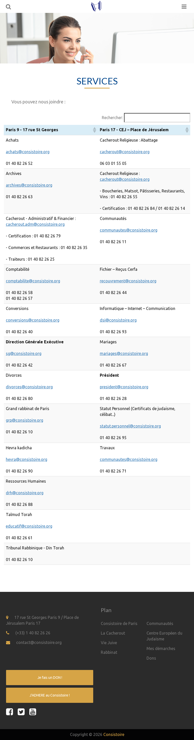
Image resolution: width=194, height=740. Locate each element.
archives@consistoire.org (29, 185)
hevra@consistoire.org (26, 459)
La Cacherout (113, 633)
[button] (94, 130)
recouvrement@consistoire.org (128, 281)
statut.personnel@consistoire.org (130, 426)
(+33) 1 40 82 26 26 (32, 633)
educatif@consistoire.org (29, 526)
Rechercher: (112, 117)
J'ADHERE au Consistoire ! (50, 695)
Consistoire (113, 734)
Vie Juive (109, 642)
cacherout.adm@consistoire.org (35, 224)
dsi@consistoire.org (118, 320)
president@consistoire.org (124, 387)
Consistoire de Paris (119, 623)
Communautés (160, 623)
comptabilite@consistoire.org (33, 281)
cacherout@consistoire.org (125, 151)
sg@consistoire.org (23, 353)
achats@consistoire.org (28, 151)
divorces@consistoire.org (29, 387)
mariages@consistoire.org (124, 353)
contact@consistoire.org (39, 642)
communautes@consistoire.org (128, 230)
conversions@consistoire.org (32, 320)
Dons (151, 658)
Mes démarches (161, 648)
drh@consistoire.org (24, 492)
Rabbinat (109, 652)
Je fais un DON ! (49, 678)
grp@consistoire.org (24, 420)
